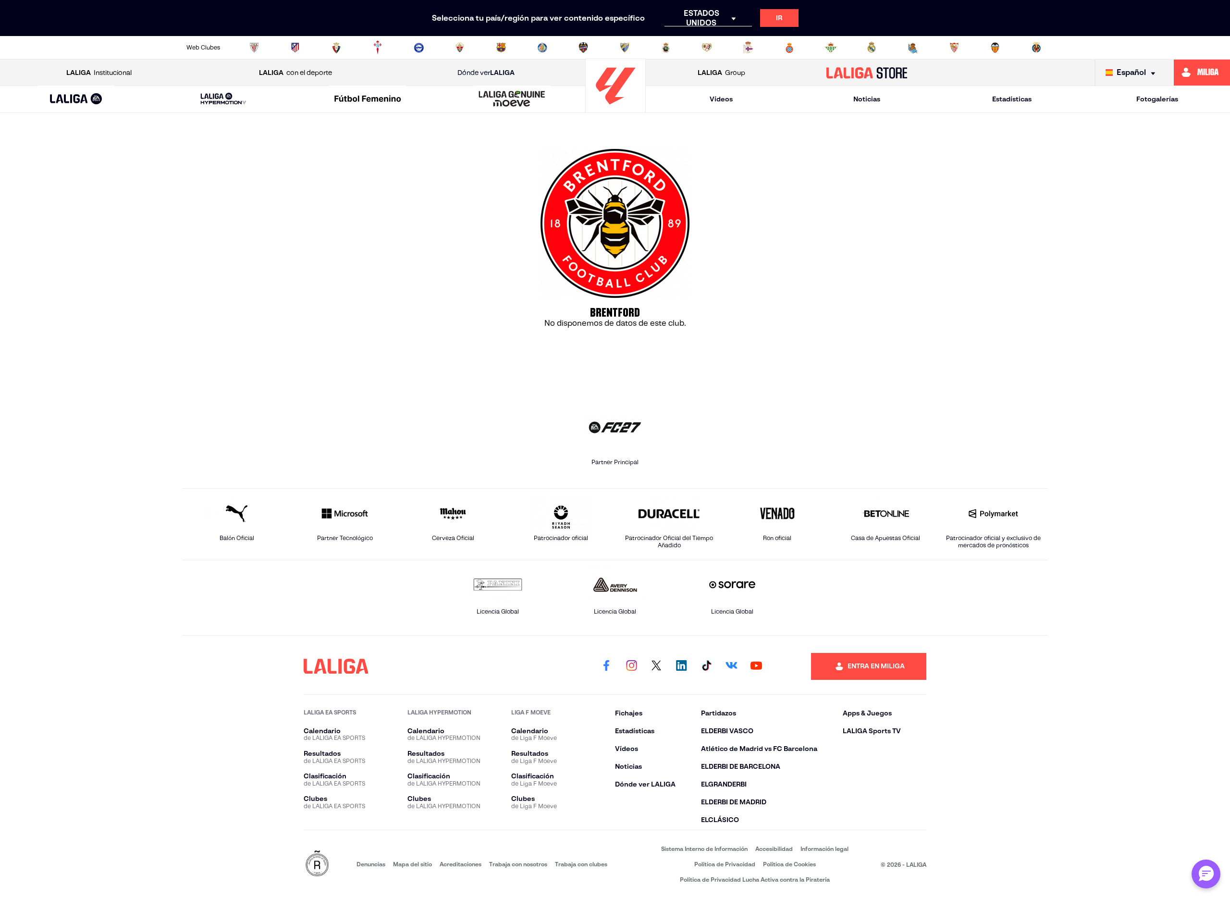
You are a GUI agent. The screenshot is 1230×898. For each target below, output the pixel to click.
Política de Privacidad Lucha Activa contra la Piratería (755, 879)
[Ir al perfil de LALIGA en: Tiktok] (706, 666)
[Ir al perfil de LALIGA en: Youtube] (756, 666)
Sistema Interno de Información (704, 849)
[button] (76, 99)
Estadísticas (1012, 99)
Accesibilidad (774, 849)
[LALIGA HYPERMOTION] (223, 99)
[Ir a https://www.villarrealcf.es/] (1036, 47)
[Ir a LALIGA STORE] (867, 73)
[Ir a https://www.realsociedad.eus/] (913, 47)
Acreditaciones (460, 864)
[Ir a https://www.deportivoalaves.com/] (419, 47)
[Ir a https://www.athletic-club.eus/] (254, 47)
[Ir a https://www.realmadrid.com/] (871, 47)
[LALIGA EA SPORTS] (76, 99)
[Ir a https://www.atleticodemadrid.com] (295, 47)
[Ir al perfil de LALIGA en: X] (656, 666)
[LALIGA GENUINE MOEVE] (512, 99)
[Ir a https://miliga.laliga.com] (1202, 73)
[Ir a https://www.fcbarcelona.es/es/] (501, 47)
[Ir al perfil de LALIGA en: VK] (731, 666)
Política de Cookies (789, 864)
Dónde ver (486, 72)
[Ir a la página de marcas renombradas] (317, 864)
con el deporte (295, 72)
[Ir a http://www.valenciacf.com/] (995, 47)
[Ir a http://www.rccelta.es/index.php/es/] (377, 47)
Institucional (99, 72)
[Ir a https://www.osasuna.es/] (336, 47)
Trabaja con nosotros (518, 864)
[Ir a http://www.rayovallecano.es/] (707, 47)
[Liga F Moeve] (367, 99)
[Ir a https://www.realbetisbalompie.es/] (831, 47)
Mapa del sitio (412, 864)
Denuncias (371, 864)
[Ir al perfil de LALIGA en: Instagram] (631, 666)
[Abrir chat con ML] (1206, 874)
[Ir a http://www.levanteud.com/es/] (583, 47)
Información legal (824, 849)
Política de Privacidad (724, 864)
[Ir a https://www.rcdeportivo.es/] (748, 47)
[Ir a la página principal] (615, 108)
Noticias (866, 99)
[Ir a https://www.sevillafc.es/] (954, 47)
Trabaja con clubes (581, 864)
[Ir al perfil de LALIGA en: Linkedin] (681, 666)
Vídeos (721, 99)
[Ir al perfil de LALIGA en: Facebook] (606, 666)
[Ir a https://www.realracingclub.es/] (666, 47)
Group (721, 72)
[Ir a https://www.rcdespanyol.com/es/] (789, 47)
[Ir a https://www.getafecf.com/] (542, 47)
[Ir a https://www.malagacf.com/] (624, 47)
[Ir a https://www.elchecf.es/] (460, 47)
